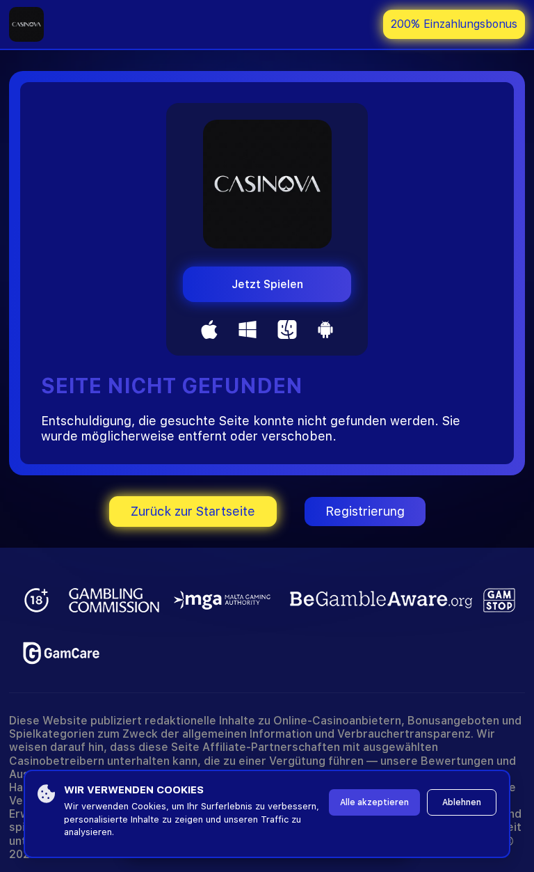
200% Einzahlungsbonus (454, 24)
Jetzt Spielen (267, 284)
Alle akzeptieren (374, 802)
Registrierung (365, 511)
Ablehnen (461, 802)
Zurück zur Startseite (193, 511)
